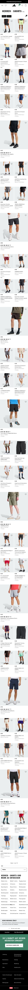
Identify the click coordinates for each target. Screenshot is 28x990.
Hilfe (3, 967)
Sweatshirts (4, 907)
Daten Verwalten (17, 974)
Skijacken (12, 904)
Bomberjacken (4, 893)
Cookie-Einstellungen (7, 974)
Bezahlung (16, 963)
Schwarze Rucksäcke (22, 893)
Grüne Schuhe (22, 907)
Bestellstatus (5, 959)
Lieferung (4, 954)
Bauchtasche (4, 887)
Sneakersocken (14, 893)
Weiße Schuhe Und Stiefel (13, 899)
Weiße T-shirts (13, 881)
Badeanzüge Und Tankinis (4, 902)
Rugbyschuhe (22, 881)
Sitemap (16, 959)
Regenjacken (13, 895)
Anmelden (7, 932)
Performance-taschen (4, 899)
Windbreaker (4, 910)
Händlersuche (17, 967)
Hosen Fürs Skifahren (13, 908)
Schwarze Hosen (12, 884)
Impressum (5, 963)
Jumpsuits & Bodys (4, 884)
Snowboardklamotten (6, 904)
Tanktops (3, 895)
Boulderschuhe (23, 895)
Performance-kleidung (13, 902)
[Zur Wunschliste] (5, 5)
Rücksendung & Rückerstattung (17, 955)
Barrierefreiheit (17, 982)
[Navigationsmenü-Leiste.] (2, 5)
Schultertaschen (14, 913)
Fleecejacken (22, 898)
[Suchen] (22, 5)
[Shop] (14, 6)
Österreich (16, 987)
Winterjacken (22, 887)
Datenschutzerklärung (19, 978)
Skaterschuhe (22, 884)
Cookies (4, 978)
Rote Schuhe (13, 910)
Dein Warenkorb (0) (18, 932)
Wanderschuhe (23, 890)
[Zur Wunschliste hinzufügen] (11, 21)
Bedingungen (5, 982)
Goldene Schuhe (12, 890)
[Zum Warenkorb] (25, 5)
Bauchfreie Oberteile (4, 890)
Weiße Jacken (22, 901)
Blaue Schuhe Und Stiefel (13, 887)
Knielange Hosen (3, 913)
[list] (11, 16)
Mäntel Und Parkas (4, 881)
